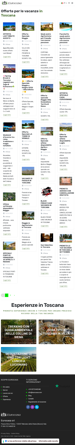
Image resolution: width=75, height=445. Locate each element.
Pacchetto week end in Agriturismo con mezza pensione (65, 38)
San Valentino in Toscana (47, 246)
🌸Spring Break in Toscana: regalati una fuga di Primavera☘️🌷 (8, 82)
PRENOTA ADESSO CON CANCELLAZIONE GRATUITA (67, 192)
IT (64, 3)
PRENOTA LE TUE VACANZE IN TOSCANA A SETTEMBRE (66, 249)
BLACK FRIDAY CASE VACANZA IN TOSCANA (46, 204)
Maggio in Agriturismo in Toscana (27, 225)
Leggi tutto (7, 57)
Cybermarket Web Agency (22, 436)
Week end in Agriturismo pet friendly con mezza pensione (46, 38)
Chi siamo (6, 387)
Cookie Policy (15, 433)
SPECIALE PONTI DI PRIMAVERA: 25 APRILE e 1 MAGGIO (9, 257)
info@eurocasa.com (35, 392)
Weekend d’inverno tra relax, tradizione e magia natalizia (8, 140)
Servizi (5, 390)
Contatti (31, 399)
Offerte (5, 396)
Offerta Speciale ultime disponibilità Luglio (65, 138)
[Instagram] (32, 407)
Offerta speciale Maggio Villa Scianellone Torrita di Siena (46, 101)
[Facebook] (28, 407)
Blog (29, 396)
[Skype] (37, 407)
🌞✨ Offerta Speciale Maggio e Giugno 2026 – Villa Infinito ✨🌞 (28, 86)
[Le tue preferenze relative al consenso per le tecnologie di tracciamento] (3, 441)
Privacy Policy (5, 433)
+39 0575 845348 (34, 389)
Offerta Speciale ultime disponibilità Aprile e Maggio (46, 144)
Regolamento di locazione (37, 402)
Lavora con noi (8, 393)
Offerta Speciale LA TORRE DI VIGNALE (27, 135)
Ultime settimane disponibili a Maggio (8, 207)
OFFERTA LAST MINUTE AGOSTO (9, 36)
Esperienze (7, 399)
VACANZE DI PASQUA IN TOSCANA (27, 181)
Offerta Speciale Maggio (25, 36)
